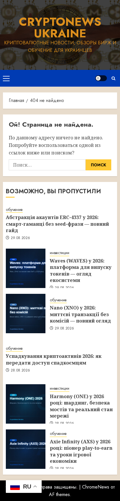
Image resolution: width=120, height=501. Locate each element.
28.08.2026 (20, 370)
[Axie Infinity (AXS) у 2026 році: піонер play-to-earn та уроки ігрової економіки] (25, 449)
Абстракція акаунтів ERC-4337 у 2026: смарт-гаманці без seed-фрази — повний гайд (57, 224)
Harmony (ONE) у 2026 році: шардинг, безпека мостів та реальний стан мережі (81, 406)
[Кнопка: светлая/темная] (101, 78)
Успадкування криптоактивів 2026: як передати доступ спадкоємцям (53, 359)
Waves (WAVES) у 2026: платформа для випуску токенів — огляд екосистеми (81, 270)
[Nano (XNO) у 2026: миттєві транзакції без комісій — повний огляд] (25, 313)
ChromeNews (95, 487)
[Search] (113, 78)
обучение (14, 209)
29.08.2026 (20, 238)
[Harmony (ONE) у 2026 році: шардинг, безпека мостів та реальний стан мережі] (25, 404)
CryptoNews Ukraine (60, 27)
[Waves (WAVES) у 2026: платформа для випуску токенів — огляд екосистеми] (25, 268)
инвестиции (59, 253)
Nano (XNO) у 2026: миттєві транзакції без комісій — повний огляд (80, 314)
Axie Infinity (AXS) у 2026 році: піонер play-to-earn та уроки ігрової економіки (81, 451)
